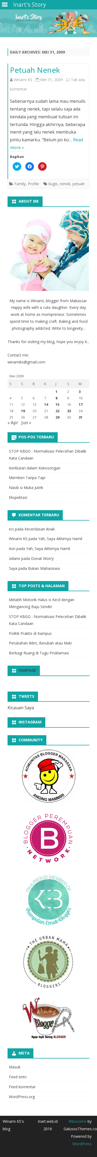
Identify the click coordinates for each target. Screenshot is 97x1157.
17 (80, 404)
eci (11, 529)
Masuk (14, 1066)
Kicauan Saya (21, 708)
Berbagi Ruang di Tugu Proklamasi (39, 652)
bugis (53, 183)
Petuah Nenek (35, 70)
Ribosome (77, 1121)
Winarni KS (23, 79)
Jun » (26, 423)
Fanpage (27, 670)
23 (69, 410)
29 (57, 417)
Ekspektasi (18, 497)
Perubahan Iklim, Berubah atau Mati (40, 643)
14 (46, 404)
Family (20, 183)
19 (23, 410)
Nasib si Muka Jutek (26, 487)
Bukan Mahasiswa (44, 568)
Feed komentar (22, 1086)
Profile (33, 183)
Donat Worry (42, 558)
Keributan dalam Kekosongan (34, 468)
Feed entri (17, 1076)
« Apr (13, 423)
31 (80, 417)
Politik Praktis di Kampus (30, 633)
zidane (14, 558)
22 (57, 410)
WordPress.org (22, 1096)
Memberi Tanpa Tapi (27, 477)
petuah (78, 183)
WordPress (82, 1143)
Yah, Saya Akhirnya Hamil (60, 538)
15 (57, 404)
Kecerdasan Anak (40, 529)
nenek (65, 183)
